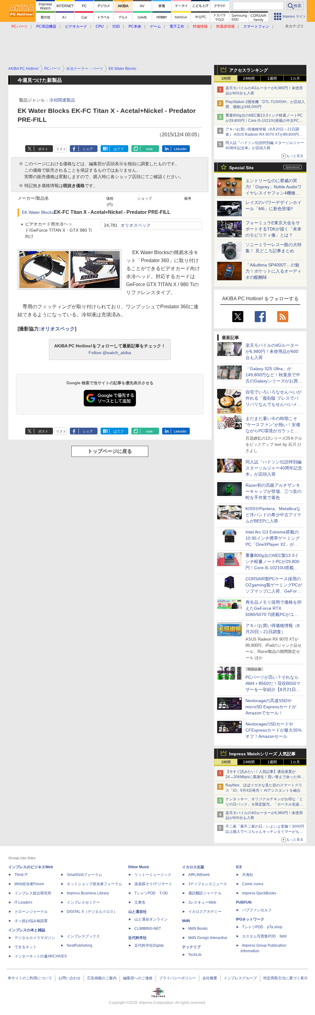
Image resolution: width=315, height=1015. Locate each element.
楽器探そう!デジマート (153, 884)
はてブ (119, 149)
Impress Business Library (88, 893)
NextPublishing (79, 945)
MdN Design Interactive (207, 938)
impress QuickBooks (259, 893)
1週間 (272, 78)
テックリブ (191, 947)
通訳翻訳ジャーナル (204, 893)
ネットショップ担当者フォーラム (94, 884)
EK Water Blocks (38, 212)
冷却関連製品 (62, 100)
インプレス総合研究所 (32, 893)
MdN (186, 921)
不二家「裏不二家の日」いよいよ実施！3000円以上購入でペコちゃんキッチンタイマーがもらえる (264, 831)
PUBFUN (244, 902)
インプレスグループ (240, 978)
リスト (61, 149)
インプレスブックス (83, 936)
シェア (88, 149)
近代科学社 (137, 938)
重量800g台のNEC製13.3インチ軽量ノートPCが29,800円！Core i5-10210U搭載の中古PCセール (264, 120)
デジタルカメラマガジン (34, 938)
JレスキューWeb (202, 902)
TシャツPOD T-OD (151, 893)
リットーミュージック (152, 875)
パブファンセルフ (257, 910)
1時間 (226, 78)
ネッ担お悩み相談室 (31, 921)
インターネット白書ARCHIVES (40, 956)
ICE (239, 867)
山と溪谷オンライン (151, 919)
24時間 (249, 78)
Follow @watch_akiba (110, 352)
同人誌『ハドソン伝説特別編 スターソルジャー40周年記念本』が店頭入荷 (273, 468)
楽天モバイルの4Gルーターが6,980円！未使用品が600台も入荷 (272, 351)
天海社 (247, 875)
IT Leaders (23, 902)
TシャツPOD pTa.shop (262, 927)
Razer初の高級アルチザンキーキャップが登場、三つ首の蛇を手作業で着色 (273, 491)
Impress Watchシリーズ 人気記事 (262, 753)
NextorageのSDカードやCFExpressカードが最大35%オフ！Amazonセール (273, 730)
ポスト (43, 149)
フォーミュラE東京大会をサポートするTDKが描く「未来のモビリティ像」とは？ (273, 229)
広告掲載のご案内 (102, 978)
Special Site (241, 167)
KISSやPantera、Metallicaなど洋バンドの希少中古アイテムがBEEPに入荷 (273, 514)
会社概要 (209, 978)
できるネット (25, 947)
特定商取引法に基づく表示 (285, 978)
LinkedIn (180, 149)
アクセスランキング (248, 70)
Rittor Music (139, 867)
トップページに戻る (110, 451)
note (149, 149)
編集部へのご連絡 (138, 978)
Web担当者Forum (29, 884)
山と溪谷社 (137, 911)
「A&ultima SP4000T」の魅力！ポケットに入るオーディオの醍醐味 (273, 271)
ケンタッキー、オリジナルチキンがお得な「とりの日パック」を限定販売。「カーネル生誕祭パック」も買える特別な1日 (264, 804)
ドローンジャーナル (31, 911)
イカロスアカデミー (204, 911)
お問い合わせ (69, 978)
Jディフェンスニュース (207, 884)
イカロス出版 (193, 867)
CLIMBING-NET (147, 928)
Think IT (21, 875)
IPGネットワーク (250, 919)
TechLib (194, 955)
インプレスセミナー (83, 902)
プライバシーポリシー (177, 978)
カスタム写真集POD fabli (264, 936)
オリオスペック (136, 225)
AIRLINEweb (199, 875)
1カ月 (295, 78)
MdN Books (198, 928)
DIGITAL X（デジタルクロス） (92, 911)
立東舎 (140, 902)
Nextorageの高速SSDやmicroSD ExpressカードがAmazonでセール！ (270, 706)
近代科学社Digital (149, 945)
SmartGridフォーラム (84, 875)
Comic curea (252, 884)
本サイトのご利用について (30, 978)
